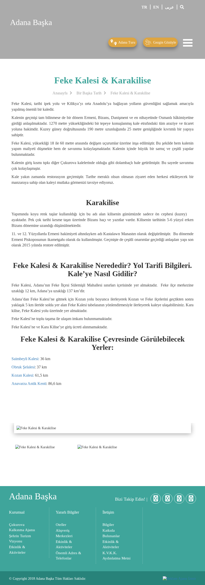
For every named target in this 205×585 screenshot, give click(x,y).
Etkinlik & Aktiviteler (17, 549)
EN (156, 7)
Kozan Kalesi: (23, 375)
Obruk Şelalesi (23, 367)
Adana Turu (126, 42)
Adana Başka (31, 22)
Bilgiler (108, 525)
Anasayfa (60, 93)
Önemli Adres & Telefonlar (68, 555)
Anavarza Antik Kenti (29, 383)
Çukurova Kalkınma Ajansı (22, 527)
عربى (169, 7)
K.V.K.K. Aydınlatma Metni (116, 555)
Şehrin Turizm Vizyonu (20, 538)
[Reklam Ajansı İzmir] (179, 578)
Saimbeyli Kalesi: (25, 359)
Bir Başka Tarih (89, 93)
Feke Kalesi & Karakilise (130, 93)
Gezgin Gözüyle (164, 42)
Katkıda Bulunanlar (111, 533)
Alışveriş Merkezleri (64, 533)
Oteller (61, 525)
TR (144, 7)
